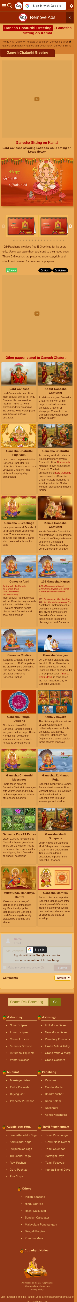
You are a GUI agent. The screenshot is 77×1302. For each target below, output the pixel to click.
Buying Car (17, 1094)
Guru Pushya (18, 1169)
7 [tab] (32, 240)
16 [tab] (60, 240)
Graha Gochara (55, 1059)
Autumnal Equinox (22, 1052)
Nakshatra (51, 1107)
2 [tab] (17, 240)
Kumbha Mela (34, 1238)
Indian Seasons (35, 1196)
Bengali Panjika (35, 1231)
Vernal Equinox (20, 1039)
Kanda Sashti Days (57, 1169)
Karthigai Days (54, 1155)
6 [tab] (29, 240)
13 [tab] (51, 240)
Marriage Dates (20, 1080)
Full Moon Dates (55, 1025)
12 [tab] (48, 240)
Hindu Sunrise (34, 1203)
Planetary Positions (57, 1039)
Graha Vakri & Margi (58, 1052)
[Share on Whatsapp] (11, 270)
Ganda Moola (54, 1087)
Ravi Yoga (16, 1176)
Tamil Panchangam (57, 1135)
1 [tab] (14, 240)
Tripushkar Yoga (20, 1155)
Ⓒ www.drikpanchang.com (37, 1286)
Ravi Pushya (18, 1162)
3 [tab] (20, 240)
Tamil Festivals (54, 1162)
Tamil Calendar (55, 1148)
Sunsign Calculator (37, 1217)
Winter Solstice (19, 1059)
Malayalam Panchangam (41, 1224)
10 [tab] (42, 240)
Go (55, 1002)
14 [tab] (54, 240)
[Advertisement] (38, 99)
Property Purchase (22, 1101)
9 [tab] (39, 240)
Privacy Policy (37, 1289)
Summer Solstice (21, 1046)
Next (70, 226)
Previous (3, 226)
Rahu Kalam (53, 1101)
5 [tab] (26, 240)
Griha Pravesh (19, 1087)
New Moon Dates (56, 1032)
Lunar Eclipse (19, 1032)
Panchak (50, 1080)
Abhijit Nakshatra (56, 1114)
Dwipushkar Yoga (21, 1148)
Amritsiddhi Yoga (20, 1141)
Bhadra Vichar (54, 1094)
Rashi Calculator (35, 1210)
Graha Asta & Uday (57, 1046)
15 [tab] (57, 240)
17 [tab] (63, 240)
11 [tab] (45, 240)
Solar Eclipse (18, 1025)
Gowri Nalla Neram (57, 1141)
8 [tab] (35, 240)
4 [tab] (23, 240)
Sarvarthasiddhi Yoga (23, 1135)
